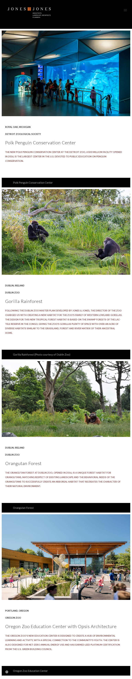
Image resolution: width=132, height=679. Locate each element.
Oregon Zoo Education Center (30, 670)
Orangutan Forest (23, 507)
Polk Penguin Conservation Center (33, 182)
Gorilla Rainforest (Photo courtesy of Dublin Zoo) (41, 354)
